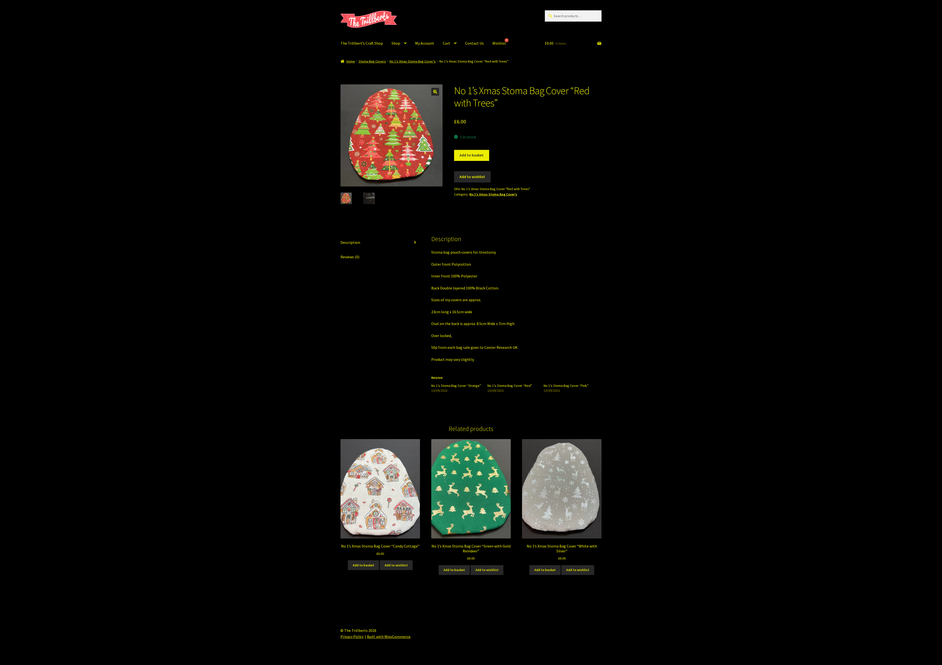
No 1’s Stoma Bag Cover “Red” (509, 385)
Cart (446, 43)
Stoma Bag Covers (372, 61)
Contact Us (474, 43)
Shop (396, 43)
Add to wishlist (472, 176)
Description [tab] (350, 242)
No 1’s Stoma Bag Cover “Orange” (456, 385)
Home (350, 61)
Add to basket (471, 155)
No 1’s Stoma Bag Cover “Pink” (566, 385)
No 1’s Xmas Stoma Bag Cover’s (413, 61)
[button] (435, 92)
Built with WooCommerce (388, 636)
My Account (424, 43)
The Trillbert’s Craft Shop (361, 43)
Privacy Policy (352, 636)
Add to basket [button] (363, 565)
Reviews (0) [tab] (349, 256)
